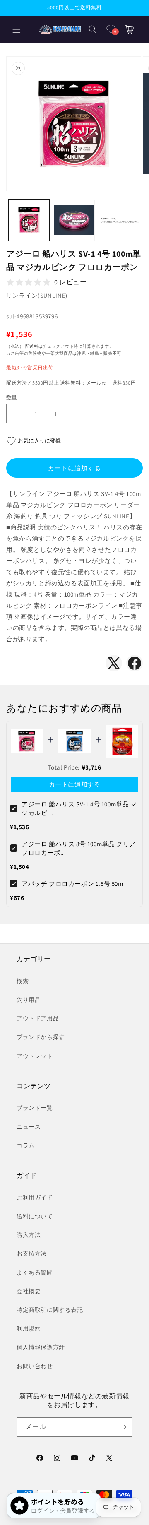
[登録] (123, 1427)
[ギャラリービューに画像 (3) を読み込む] (119, 220)
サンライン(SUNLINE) (36, 295)
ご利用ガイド (35, 1197)
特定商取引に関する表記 (50, 1309)
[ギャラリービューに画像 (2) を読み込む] (74, 220)
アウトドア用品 (38, 1018)
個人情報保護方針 (41, 1347)
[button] (16, 29)
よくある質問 (35, 1272)
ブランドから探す (41, 1037)
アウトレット (35, 1056)
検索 (23, 981)
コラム (26, 1145)
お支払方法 (32, 1253)
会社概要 (29, 1291)
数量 (11, 397)
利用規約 (29, 1328)
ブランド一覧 (35, 1107)
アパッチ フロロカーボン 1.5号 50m (72, 884)
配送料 (31, 346)
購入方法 (29, 1235)
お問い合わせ (35, 1366)
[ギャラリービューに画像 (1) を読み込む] (29, 220)
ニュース (29, 1127)
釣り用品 (29, 999)
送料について (35, 1216)
